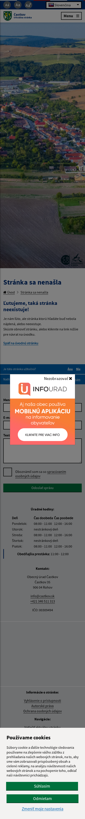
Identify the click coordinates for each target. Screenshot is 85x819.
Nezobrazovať (56, 378)
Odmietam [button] (42, 798)
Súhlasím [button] (42, 786)
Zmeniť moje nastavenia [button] (42, 809)
